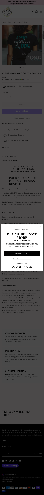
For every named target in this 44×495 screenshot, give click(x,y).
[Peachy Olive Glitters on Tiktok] (23, 267)
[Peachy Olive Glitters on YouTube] (30, 267)
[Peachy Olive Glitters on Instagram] (17, 267)
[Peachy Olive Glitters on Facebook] (13, 267)
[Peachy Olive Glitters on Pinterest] (20, 267)
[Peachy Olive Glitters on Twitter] (27, 267)
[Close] (40, 226)
